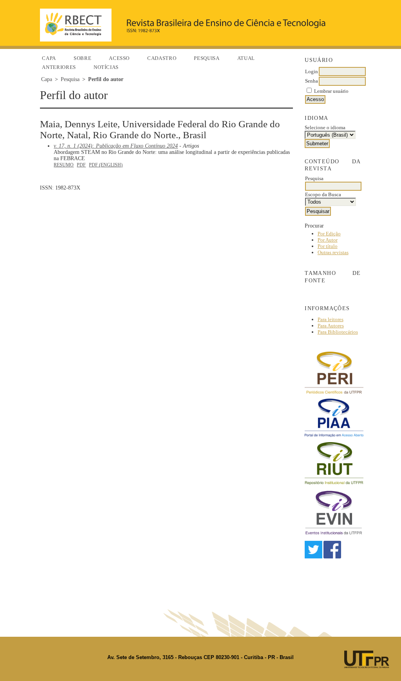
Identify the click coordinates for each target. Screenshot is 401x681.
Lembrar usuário (331, 91)
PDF (81, 165)
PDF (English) (106, 165)
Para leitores (330, 319)
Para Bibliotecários (338, 332)
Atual (246, 58)
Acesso (119, 58)
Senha (311, 81)
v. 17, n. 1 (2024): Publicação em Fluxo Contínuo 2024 (116, 146)
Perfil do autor (105, 79)
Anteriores (59, 67)
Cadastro (161, 58)
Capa (49, 58)
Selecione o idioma (325, 127)
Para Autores (331, 326)
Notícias (106, 67)
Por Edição (329, 234)
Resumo (64, 165)
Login (311, 71)
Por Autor (328, 240)
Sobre (82, 58)
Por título (328, 246)
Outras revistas (333, 252)
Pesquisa (206, 58)
